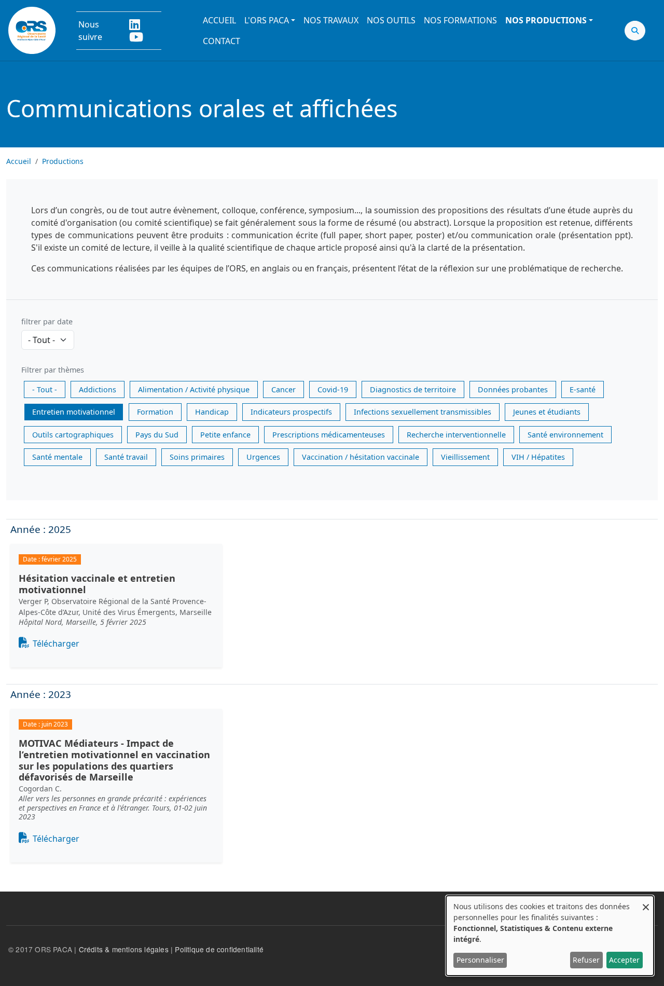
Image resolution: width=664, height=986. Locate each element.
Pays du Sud (156, 435)
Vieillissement (465, 457)
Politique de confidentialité (219, 949)
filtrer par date (47, 321)
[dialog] (550, 936)
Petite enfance (225, 435)
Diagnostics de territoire (413, 389)
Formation (155, 412)
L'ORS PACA (266, 20)
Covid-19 (332, 389)
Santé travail (126, 457)
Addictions (97, 389)
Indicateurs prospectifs (291, 412)
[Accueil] (32, 30)
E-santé (583, 389)
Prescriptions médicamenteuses (328, 435)
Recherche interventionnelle (456, 435)
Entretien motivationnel (73, 412)
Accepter (624, 960)
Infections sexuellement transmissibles (422, 412)
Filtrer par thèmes (52, 370)
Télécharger (56, 643)
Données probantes (513, 389)
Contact (221, 41)
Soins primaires (197, 457)
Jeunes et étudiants (546, 412)
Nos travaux (330, 20)
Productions (63, 161)
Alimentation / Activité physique (194, 389)
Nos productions (546, 20)
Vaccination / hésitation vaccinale (360, 457)
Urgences (263, 457)
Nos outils (391, 20)
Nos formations (460, 20)
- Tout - (44, 389)
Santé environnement (565, 435)
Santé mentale (57, 457)
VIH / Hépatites (538, 457)
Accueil (219, 20)
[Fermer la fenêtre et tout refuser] (646, 902)
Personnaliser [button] (480, 960)
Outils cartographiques (73, 435)
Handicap (212, 412)
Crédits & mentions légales (124, 949)
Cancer (283, 389)
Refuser (586, 960)
